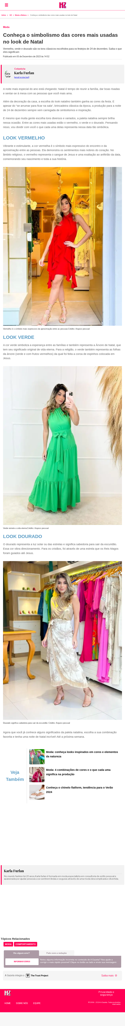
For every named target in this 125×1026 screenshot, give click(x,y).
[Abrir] (6, 5)
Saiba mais (107, 975)
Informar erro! (22, 962)
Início (4, 15)
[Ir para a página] (37, 763)
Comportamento (26, 944)
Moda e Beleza (21, 15)
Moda (8, 944)
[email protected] (21, 77)
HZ (11, 15)
